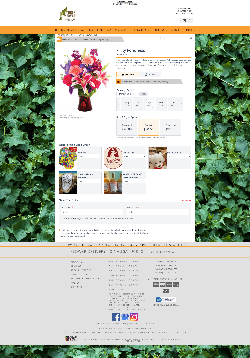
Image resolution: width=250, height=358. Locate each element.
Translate (133, 4)
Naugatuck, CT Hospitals (141, 323)
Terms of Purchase (170, 339)
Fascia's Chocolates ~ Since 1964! (169, 333)
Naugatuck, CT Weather (111, 328)
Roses (91, 30)
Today (143, 94)
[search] (191, 38)
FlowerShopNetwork (127, 339)
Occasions (140, 30)
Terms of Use (133, 341)
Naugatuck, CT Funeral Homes (111, 323)
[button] (186, 20)
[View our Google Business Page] (125, 320)
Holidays (159, 30)
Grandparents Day (72, 30)
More (189, 30)
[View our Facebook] (116, 320)
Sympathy (121, 30)
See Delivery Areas (163, 251)
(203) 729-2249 (186, 13)
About (175, 30)
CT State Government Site (138, 328)
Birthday (105, 30)
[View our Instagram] (134, 320)
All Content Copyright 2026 (99, 339)
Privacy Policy (149, 339)
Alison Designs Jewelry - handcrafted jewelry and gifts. (121, 333)
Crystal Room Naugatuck (77, 333)
